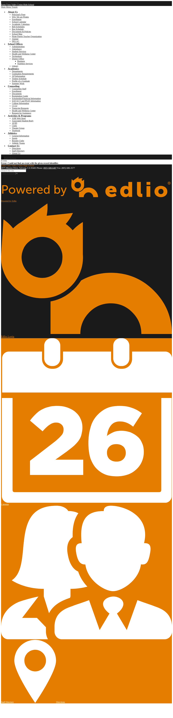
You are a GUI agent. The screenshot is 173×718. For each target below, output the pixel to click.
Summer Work (18, 83)
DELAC (15, 41)
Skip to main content (10, 2)
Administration (18, 46)
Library (15, 66)
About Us (16, 153)
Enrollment (16, 19)
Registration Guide (20, 96)
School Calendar (19, 22)
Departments (17, 71)
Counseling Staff (19, 89)
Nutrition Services (25, 63)
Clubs (14, 126)
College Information (20, 103)
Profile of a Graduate (21, 81)
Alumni (15, 39)
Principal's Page (18, 14)
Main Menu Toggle (9, 7)
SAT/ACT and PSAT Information (26, 101)
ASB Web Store (19, 118)
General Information (20, 136)
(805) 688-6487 (50, 168)
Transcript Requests (20, 108)
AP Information (18, 76)
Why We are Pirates (20, 17)
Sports (14, 138)
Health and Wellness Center (24, 54)
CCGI (14, 106)
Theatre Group (18, 128)
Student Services (19, 51)
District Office (18, 59)
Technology (17, 56)
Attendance (17, 49)
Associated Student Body (23, 121)
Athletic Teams (18, 143)
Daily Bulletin (10, 158)
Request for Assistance (21, 113)
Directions (16, 148)
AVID (14, 123)
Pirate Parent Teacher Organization (27, 36)
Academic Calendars (21, 24)
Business (21, 61)
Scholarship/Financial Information (26, 98)
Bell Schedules (18, 27)
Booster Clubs (18, 141)
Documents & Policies (21, 31)
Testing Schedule (19, 78)
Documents (17, 93)
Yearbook (16, 130)
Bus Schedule (18, 29)
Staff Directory (18, 151)
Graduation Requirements (23, 74)
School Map (17, 34)
